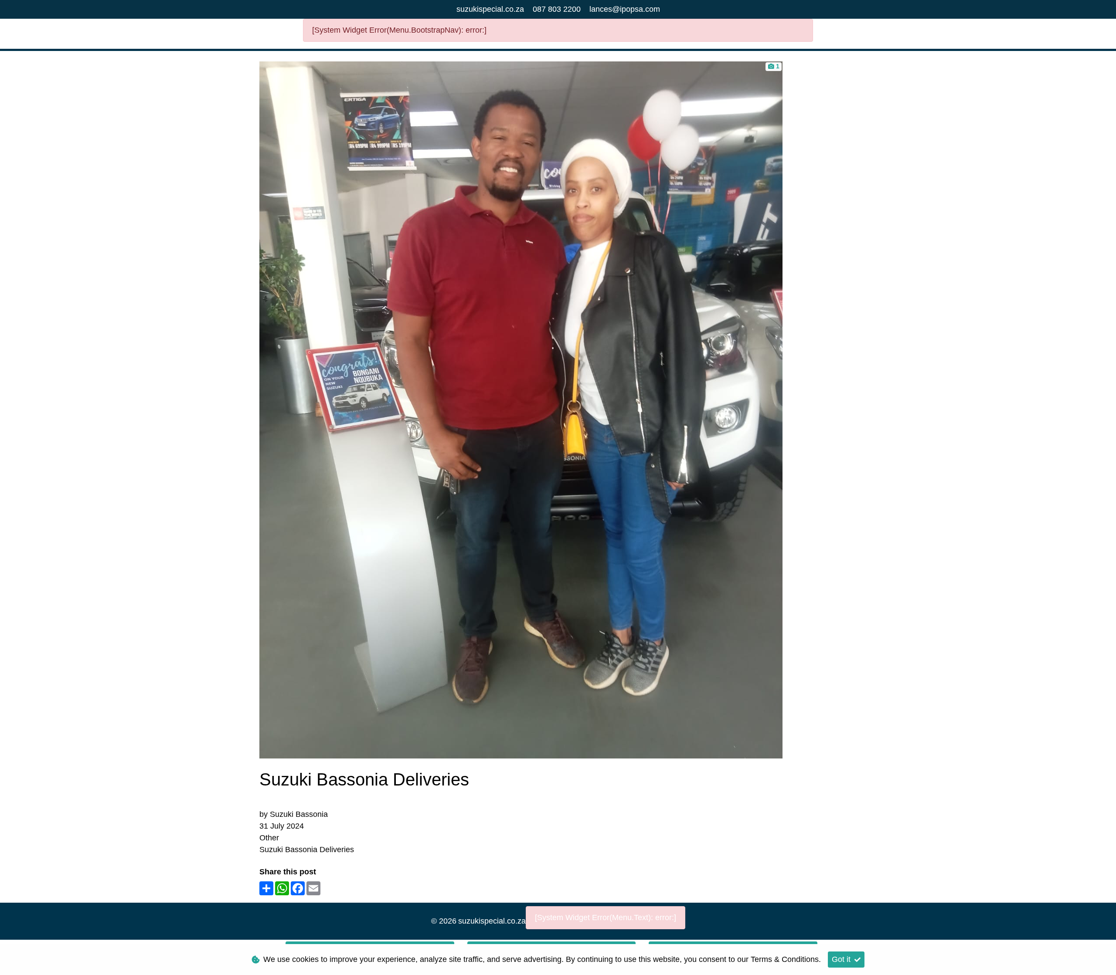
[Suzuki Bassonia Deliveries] (521, 409)
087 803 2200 (557, 9)
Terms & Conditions (785, 959)
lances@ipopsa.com (624, 9)
